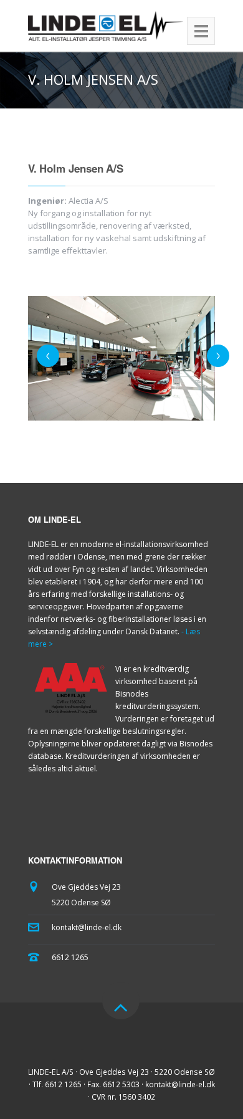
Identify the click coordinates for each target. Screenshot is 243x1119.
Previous (48, 356)
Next (218, 356)
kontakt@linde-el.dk (87, 927)
